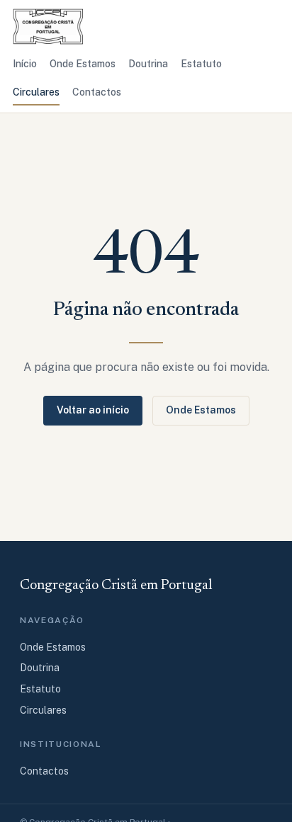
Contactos (96, 92)
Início (25, 63)
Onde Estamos (83, 63)
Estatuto (201, 63)
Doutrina (148, 63)
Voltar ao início (93, 410)
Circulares (36, 92)
